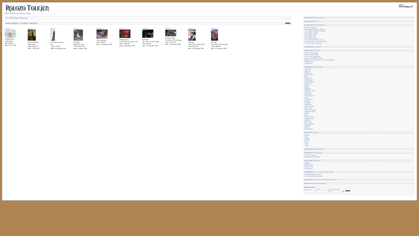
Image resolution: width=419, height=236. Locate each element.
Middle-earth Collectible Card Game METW (319, 60)
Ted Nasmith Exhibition (312, 157)
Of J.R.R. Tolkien (310, 155)
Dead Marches (310, 81)
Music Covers (309, 61)
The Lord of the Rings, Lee (314, 40)
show (311, 18)
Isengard (308, 102)
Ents (306, 137)
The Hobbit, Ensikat (311, 33)
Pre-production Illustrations (314, 176)
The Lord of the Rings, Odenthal (316, 41)
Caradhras (308, 78)
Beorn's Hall (309, 74)
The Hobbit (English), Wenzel (315, 29)
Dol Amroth (308, 83)
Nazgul (307, 140)
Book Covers (309, 165)
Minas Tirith (309, 108)
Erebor (307, 87)
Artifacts (307, 163)
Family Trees (309, 166)
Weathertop (309, 129)
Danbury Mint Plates (312, 55)
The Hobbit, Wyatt (311, 38)
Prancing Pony (310, 123)
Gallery (12, 13)
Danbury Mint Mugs (311, 53)
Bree (306, 76)
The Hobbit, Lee (310, 36)
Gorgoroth (308, 94)
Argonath (308, 69)
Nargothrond (309, 118)
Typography (309, 168)
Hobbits (307, 138)
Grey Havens (309, 95)
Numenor (308, 120)
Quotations (21, 13)
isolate (306, 18)
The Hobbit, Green (311, 34)
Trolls (306, 144)
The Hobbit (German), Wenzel (315, 31)
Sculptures (308, 63)
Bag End (307, 71)
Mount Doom (309, 116)
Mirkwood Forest (310, 109)
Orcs (306, 142)
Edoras (307, 85)
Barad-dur (308, 73)
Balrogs (307, 135)
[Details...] (8, 28)
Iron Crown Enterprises (312, 56)
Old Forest (308, 122)
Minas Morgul (309, 106)
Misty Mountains (310, 111)
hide (310, 25)
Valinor (307, 127)
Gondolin (308, 92)
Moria (306, 115)
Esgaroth (308, 88)
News (7, 13)
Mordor (307, 113)
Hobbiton (308, 101)
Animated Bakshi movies (313, 174)
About (28, 13)
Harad (307, 97)
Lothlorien (308, 104)
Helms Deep (309, 99)
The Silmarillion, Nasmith (313, 43)
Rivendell (308, 125)
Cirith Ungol (309, 80)
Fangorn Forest (310, 90)
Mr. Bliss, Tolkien (310, 27)
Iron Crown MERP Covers (313, 58)
